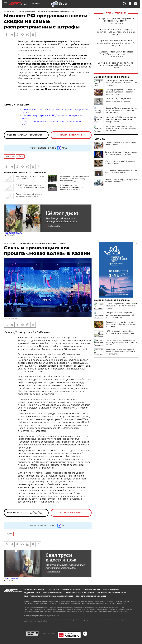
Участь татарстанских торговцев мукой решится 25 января (30, 177)
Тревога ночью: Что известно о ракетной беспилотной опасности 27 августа (116, 43)
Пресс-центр (53, 590)
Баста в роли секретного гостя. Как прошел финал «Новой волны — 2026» (116, 65)
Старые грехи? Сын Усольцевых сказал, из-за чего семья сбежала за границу (121, 82)
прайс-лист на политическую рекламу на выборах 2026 (48, 596)
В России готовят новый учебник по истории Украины (120, 144)
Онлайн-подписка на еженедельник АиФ (101, 590)
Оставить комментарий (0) (71, 135)
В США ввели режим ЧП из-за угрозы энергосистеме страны (121, 171)
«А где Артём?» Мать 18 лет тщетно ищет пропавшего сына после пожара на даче (121, 119)
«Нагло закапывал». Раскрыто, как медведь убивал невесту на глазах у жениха (121, 342)
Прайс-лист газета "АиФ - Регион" (80, 593)
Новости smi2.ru (13, 232)
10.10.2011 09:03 (10, 11)
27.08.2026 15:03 (10, 243)
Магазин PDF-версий (71, 590)
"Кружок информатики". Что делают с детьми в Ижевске (121, 162)
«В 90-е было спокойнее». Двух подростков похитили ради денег (120, 332)
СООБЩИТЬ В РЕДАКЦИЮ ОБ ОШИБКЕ (91, 596)
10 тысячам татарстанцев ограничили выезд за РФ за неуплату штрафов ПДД (71, 187)
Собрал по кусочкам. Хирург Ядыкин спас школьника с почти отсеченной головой (122, 306)
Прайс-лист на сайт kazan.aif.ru (111, 593)
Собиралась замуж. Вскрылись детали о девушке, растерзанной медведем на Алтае (120, 315)
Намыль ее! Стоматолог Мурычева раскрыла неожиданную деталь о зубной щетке (120, 351)
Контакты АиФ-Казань (52, 593)
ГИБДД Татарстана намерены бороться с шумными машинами (30, 186)
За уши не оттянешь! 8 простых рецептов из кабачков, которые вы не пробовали (122, 324)
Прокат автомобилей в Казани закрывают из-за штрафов (29, 195)
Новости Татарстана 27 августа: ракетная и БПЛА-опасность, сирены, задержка (116, 32)
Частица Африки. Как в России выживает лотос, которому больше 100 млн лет (121, 128)
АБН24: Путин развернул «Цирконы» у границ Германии (121, 180)
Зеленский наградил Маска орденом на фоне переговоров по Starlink (121, 153)
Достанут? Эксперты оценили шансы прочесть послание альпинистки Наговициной (122, 110)
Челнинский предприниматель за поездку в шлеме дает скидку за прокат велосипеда (74, 178)
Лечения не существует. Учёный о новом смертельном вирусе (120, 100)
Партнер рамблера (48, 634)
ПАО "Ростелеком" (12, 318)
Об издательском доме (34, 590)
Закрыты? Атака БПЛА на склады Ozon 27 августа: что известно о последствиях (116, 54)
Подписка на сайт (32, 593)
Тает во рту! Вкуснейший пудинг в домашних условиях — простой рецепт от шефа (120, 92)
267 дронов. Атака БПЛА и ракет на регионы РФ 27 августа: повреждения (116, 20)
